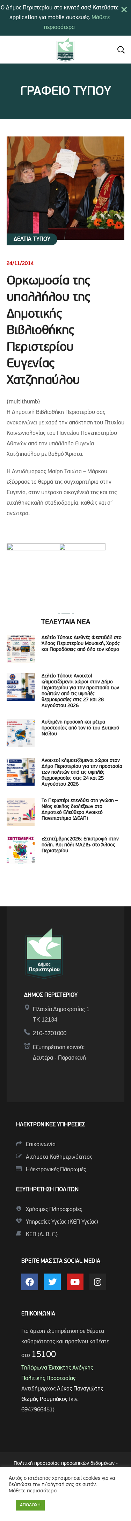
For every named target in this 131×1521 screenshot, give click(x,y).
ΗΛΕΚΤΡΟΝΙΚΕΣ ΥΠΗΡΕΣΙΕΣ (50, 1125)
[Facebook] (29, 1282)
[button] (120, 50)
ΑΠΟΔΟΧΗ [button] (30, 1505)
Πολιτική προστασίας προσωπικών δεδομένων (64, 1463)
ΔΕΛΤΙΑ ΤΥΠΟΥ (32, 239)
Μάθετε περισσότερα (33, 1491)
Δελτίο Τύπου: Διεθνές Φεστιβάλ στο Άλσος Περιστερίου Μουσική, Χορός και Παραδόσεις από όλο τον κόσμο (82, 643)
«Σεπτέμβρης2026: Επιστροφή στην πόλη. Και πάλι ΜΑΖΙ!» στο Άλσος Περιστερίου (80, 845)
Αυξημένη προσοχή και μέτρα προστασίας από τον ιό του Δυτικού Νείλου (80, 728)
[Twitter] (52, 1282)
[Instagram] (97, 1282)
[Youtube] (75, 1282)
